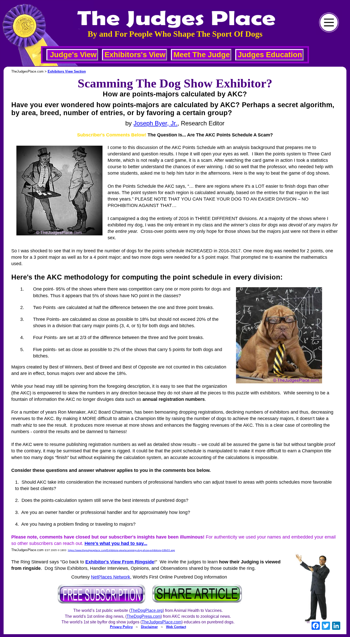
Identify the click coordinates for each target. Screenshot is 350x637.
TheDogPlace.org (146, 610)
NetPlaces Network (110, 577)
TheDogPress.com (144, 616)
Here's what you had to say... (116, 543)
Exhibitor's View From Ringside (119, 561)
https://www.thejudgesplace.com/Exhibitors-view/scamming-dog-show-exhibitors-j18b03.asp (121, 550)
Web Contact (176, 627)
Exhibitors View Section (67, 71)
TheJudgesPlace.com (161, 622)
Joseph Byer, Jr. (155, 123)
